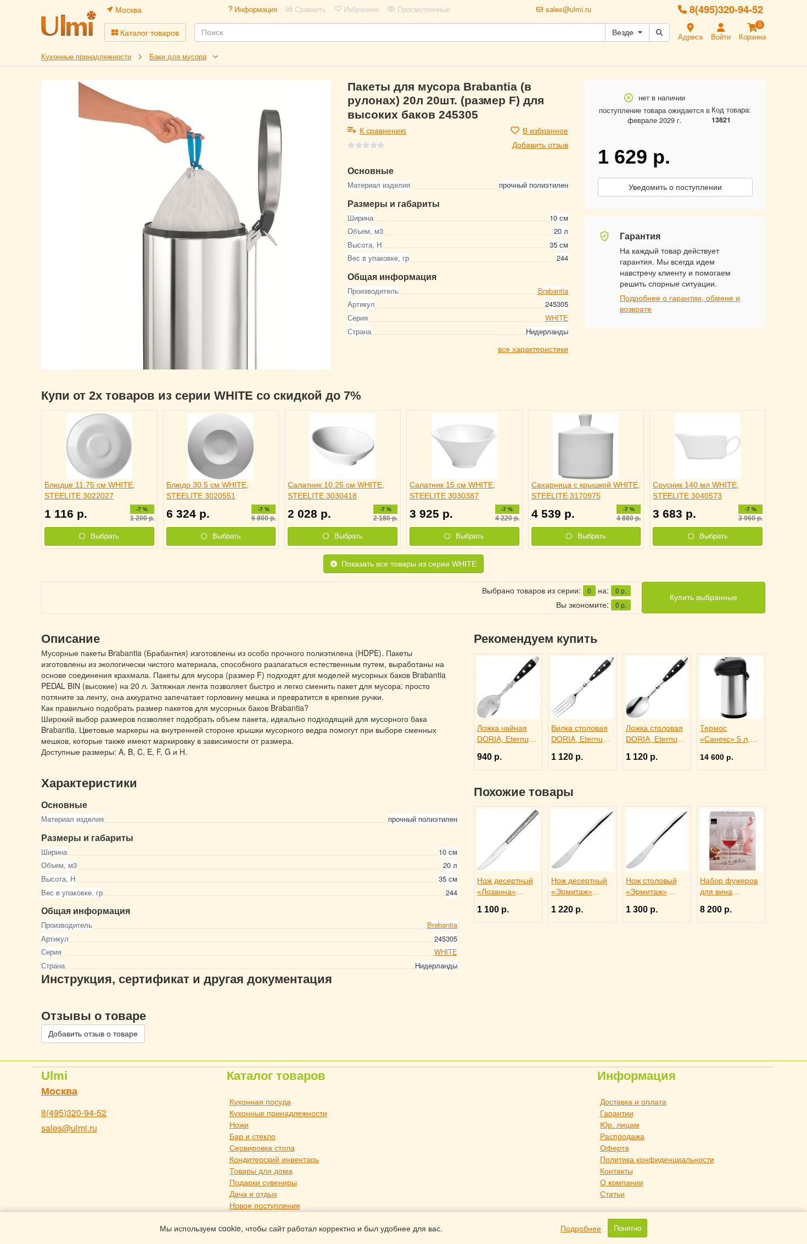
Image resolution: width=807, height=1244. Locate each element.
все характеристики (533, 348)
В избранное (545, 130)
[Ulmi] (68, 23)
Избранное (360, 9)
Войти (721, 36)
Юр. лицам (620, 1124)
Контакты (616, 1170)
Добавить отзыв (540, 144)
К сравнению (383, 130)
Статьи (612, 1193)
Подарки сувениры (263, 1181)
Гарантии (617, 1112)
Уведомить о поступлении (675, 187)
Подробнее (581, 1228)
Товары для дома (261, 1170)
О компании (621, 1181)
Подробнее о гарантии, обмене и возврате (680, 303)
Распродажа (622, 1135)
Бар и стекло (252, 1135)
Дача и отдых (253, 1193)
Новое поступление (264, 1205)
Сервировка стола (262, 1147)
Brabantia (553, 290)
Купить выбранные (703, 597)
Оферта (614, 1147)
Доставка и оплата (633, 1101)
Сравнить (309, 9)
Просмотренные (422, 9)
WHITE (556, 317)
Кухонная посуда (260, 1101)
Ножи (239, 1124)
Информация (254, 9)
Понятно (627, 1228)
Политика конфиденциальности (657, 1158)
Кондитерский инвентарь (274, 1158)
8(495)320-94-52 (726, 9)
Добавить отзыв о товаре (93, 1033)
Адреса (690, 36)
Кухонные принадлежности (278, 1112)
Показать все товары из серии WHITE (409, 563)
